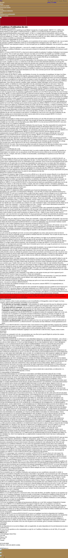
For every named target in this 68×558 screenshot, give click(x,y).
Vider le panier (4, 15)
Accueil (2, 2)
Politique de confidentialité (7, 14)
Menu (1, 4)
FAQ (1, 12)
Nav (1, 0)
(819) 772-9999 (51, 2)
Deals (1, 9)
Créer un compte (4, 5)
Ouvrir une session (5, 7)
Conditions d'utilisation (6, 10)
